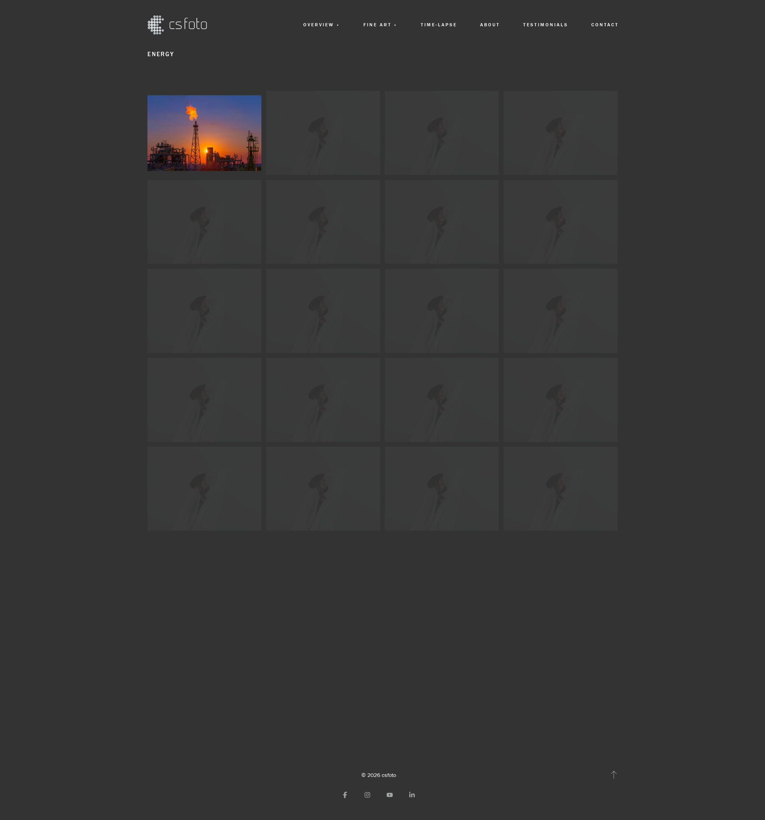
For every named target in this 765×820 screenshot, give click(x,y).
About (490, 24)
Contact (605, 24)
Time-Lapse (439, 24)
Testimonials (546, 24)
